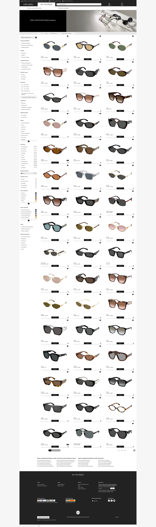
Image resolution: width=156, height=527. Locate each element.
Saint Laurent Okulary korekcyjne (105, 461)
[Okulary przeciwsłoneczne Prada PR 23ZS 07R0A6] (120, 277)
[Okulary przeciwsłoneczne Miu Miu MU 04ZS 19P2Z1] (54, 174)
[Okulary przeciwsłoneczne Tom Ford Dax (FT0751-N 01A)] (120, 252)
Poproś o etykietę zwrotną (83, 484)
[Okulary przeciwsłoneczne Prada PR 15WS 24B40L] (120, 122)
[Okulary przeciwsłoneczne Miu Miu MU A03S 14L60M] (87, 355)
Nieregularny (24, 161)
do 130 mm (26, 84)
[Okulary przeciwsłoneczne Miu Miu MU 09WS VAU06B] (54, 381)
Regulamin (39, 519)
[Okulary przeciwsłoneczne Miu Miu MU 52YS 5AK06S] (120, 226)
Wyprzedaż (24, 105)
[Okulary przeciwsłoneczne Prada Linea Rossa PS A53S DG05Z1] (87, 432)
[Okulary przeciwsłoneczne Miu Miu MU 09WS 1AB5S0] (87, 200)
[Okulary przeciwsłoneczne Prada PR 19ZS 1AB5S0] (120, 432)
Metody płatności (61, 484)
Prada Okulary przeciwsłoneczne (43, 460)
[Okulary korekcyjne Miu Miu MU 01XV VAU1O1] (120, 407)
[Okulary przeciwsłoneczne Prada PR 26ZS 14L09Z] (120, 71)
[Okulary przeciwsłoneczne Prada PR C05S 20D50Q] (120, 355)
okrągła (23, 183)
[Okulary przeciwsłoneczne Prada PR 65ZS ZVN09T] (54, 45)
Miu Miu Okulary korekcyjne (83, 461)
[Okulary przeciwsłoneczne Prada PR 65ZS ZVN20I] (54, 122)
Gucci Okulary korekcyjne (83, 464)
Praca (59, 482)
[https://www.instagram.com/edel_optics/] (112, 501)
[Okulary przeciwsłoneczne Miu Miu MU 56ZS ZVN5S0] (120, 174)
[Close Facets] (29, 33)
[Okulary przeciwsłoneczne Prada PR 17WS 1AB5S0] (87, 71)
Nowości (24, 103)
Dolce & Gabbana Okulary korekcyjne (85, 466)
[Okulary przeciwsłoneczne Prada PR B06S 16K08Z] (87, 252)
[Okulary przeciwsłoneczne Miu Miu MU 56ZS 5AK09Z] (54, 303)
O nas (38, 482)
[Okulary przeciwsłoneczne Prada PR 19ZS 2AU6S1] (54, 200)
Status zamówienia (82, 488)
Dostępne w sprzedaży (27, 107)
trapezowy (24, 187)
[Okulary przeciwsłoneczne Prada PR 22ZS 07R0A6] (87, 97)
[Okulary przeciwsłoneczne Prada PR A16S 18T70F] (87, 148)
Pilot (23, 155)
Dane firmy (53, 519)
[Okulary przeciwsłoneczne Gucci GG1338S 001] (54, 355)
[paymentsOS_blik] (48, 500)
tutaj (112, 491)
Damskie (24, 53)
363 (121, 450)
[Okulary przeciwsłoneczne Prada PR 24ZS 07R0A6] (120, 303)
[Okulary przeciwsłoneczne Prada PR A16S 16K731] (87, 329)
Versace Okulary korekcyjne (103, 460)
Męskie (23, 55)
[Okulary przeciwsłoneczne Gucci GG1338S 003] (120, 97)
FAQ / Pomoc (80, 487)
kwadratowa (24, 185)
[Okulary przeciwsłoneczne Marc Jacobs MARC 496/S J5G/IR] (54, 252)
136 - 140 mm (26, 88)
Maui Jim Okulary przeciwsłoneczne (64, 463)
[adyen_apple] (54, 500)
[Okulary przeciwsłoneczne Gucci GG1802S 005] (87, 303)
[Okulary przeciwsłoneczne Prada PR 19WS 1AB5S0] (54, 407)
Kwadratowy (24, 146)
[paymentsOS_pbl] (51, 500)
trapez (23, 165)
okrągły (23, 153)
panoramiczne (25, 163)
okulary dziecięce (25, 57)
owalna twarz (25, 181)
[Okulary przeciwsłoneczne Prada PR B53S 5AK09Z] (87, 226)
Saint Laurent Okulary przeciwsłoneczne (45, 466)
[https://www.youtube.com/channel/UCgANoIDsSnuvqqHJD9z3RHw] (114, 501)
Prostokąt (24, 148)
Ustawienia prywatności (42, 485)
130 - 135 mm (25, 86)
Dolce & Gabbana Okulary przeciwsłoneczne (66, 461)
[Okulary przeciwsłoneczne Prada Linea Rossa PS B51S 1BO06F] (120, 200)
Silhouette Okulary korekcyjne (104, 464)
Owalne (23, 159)
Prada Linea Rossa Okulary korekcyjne (106, 466)
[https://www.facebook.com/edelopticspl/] (109, 501)
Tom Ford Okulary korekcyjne (84, 460)
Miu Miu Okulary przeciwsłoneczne (44, 461)
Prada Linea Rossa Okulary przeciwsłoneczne (66, 460)
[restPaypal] (44, 500)
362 (118, 450)
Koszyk (122, 5)
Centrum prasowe (40, 484)
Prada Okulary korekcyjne (83, 463)
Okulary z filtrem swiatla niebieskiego (27, 66)
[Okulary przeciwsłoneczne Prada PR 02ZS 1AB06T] (120, 381)
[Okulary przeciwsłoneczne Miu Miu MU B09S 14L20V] (54, 148)
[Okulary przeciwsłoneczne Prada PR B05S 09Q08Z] (87, 381)
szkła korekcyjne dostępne (27, 226)
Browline (24, 167)
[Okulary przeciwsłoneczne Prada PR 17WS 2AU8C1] (87, 277)
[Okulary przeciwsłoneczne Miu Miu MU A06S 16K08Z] (54, 97)
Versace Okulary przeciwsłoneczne (64, 464)
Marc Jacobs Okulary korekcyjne (104, 463)
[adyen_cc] (38, 500)
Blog (79, 485)
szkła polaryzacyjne (26, 228)
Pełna (23, 173)
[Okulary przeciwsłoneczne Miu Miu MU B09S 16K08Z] (54, 432)
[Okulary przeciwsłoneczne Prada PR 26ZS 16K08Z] (120, 148)
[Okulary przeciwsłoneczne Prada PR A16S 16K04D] (54, 226)
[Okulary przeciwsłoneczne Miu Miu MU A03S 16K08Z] (87, 122)
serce (23, 179)
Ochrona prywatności (46, 519)
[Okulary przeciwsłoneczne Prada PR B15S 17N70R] (87, 45)
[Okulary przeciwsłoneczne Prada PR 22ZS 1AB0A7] (120, 329)
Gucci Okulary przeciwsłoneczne (43, 463)
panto (23, 157)
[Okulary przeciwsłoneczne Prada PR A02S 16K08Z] (87, 407)
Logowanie (109, 5)
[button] (28, 4)
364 (125, 450)
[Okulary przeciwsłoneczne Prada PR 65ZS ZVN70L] (120, 45)
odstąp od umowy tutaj (43, 517)
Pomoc (79, 482)
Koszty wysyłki (60, 485)
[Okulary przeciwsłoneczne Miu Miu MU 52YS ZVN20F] (54, 277)
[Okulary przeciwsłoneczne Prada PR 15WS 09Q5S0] (54, 329)
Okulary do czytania (26, 69)
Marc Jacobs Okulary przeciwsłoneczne (65, 466)
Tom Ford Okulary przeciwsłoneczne (44, 464)
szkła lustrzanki (25, 230)
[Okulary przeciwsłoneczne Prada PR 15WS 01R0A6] (54, 71)
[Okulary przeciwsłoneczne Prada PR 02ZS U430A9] (87, 174)
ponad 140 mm (26, 90)
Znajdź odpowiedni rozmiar (29, 97)
